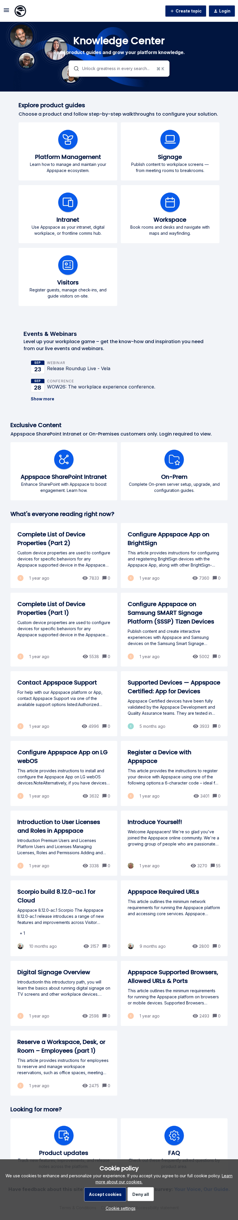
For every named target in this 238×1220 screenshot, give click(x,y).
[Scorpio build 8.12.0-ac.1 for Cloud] (63, 918)
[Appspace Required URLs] (174, 918)
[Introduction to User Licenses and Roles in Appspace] (63, 843)
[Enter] (74, 68)
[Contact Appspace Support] (63, 703)
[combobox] (119, 68)
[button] (119, 1208)
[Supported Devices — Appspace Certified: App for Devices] (174, 703)
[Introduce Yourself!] (174, 843)
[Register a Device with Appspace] (174, 773)
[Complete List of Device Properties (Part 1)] (63, 630)
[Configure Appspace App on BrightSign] (174, 555)
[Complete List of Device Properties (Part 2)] (63, 555)
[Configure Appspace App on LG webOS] (63, 773)
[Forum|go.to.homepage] (20, 11)
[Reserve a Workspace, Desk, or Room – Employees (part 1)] (63, 1063)
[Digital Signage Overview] (63, 993)
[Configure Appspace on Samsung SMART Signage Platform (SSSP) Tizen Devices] (174, 630)
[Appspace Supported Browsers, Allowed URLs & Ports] (174, 993)
